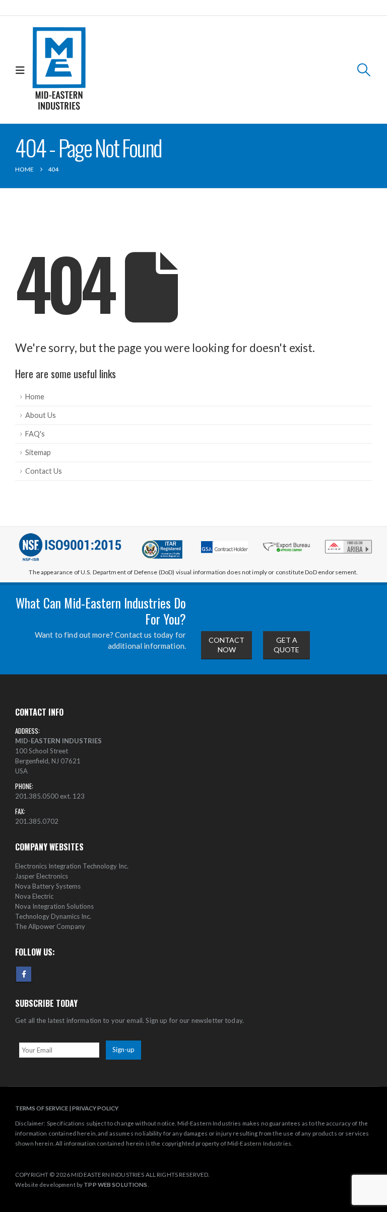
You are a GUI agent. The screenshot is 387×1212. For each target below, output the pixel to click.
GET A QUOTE (286, 645)
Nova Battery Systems (48, 886)
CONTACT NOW (226, 645)
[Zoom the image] (348, 542)
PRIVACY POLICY (95, 1107)
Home (34, 396)
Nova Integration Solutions (54, 906)
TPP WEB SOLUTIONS (115, 1184)
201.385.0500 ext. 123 (50, 796)
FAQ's (35, 433)
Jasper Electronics (41, 876)
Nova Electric (34, 896)
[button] (22, 70)
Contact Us (43, 471)
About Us (40, 415)
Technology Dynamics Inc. (53, 916)
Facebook (23, 974)
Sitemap (38, 452)
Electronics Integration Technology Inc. (71, 866)
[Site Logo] (59, 70)
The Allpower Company (50, 926)
